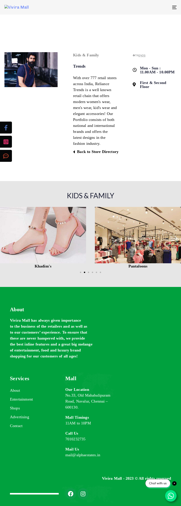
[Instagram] (83, 493)
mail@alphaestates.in (82, 455)
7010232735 (75, 439)
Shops (15, 408)
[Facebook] (70, 493)
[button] (5, 238)
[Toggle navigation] (148, 7)
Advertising (19, 417)
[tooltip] (6, 128)
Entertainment (21, 399)
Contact (16, 426)
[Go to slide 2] (84, 272)
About (15, 390)
